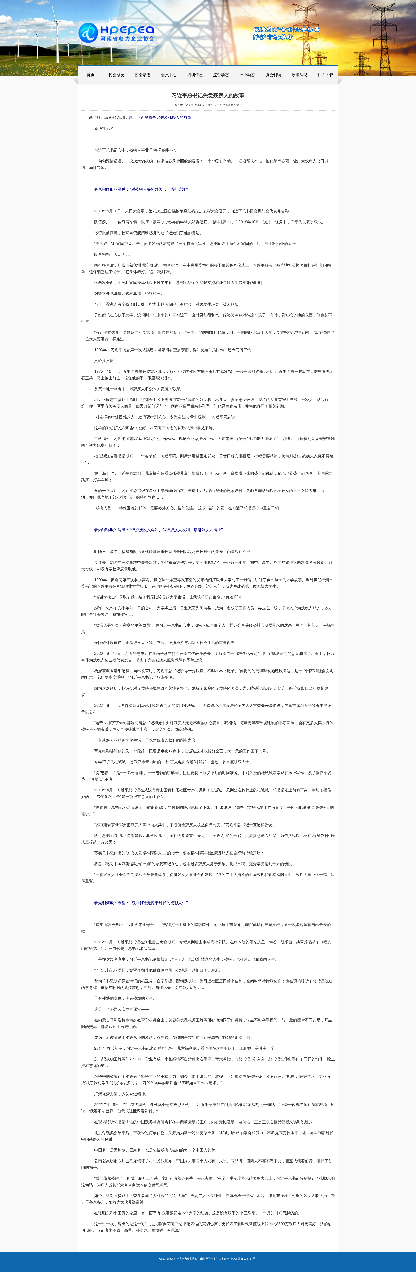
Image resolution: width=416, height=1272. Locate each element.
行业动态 (247, 74)
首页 (90, 74)
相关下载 (325, 74)
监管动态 (221, 74)
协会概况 (116, 74)
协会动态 (143, 74)
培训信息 (195, 74)
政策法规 (299, 74)
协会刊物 (273, 74)
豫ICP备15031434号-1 (244, 1259)
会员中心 (169, 74)
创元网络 (208, 1259)
